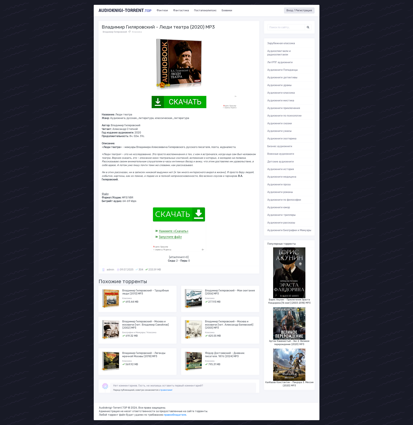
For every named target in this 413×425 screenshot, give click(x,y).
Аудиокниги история (280, 169)
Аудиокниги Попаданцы (282, 69)
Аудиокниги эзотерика (281, 138)
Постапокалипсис (205, 10)
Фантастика (181, 10)
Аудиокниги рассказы (281, 222)
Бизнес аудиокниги (279, 146)
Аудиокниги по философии (284, 199)
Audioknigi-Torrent (125, 10)
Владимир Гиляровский (115, 32)
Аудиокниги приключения (283, 108)
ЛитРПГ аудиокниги (280, 62)
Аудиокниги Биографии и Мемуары (289, 230)
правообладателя (175, 414)
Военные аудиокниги (280, 153)
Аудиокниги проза (279, 184)
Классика (137, 32)
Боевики (227, 10)
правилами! (166, 390)
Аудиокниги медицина (281, 176)
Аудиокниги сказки (279, 123)
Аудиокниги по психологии (284, 115)
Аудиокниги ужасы (279, 130)
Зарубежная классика (281, 43)
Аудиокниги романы (280, 192)
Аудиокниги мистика (280, 100)
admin (110, 269)
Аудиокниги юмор (278, 207)
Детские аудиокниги (280, 161)
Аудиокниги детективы (282, 77)
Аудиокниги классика (281, 92)
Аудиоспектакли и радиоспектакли (279, 52)
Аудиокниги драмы (279, 85)
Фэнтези (162, 10)
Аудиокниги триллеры (281, 214)
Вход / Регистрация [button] (299, 10)
